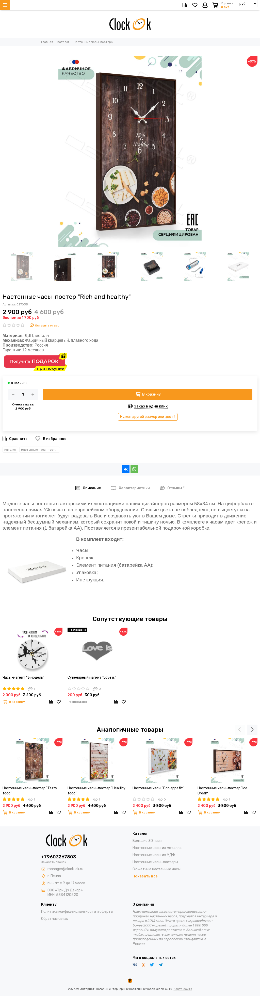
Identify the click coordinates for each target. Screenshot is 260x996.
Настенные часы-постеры (40, 449)
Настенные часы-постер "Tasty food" (30, 790)
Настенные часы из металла (157, 848)
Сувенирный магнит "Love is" (92, 677)
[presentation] (240, 730)
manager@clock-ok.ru (65, 869)
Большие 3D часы (147, 841)
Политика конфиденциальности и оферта (77, 911)
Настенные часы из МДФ (154, 855)
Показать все (145, 876)
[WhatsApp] (134, 469)
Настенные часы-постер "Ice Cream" (222, 790)
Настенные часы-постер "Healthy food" (96, 790)
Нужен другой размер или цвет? (147, 417)
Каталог (10, 449)
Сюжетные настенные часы (157, 869)
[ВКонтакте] (125, 469)
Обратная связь (54, 919)
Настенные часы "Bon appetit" (158, 788)
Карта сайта (183, 989)
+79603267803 (58, 857)
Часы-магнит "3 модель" (23, 677)
